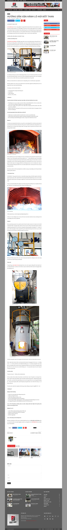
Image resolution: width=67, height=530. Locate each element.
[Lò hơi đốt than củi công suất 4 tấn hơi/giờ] (46, 42)
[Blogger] (44, 0)
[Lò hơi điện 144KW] (46, 51)
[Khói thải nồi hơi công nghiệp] (12, 452)
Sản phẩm (20, 455)
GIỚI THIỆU (15, 9)
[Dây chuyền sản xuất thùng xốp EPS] (28, 495)
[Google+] (47, 0)
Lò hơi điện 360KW (52, 45)
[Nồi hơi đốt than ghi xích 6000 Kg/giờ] (24, 452)
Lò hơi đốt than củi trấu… (35, 432)
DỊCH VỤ (25, 9)
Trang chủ (8, 12)
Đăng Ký (58, 29)
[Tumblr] (54, 0)
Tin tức (12, 12)
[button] (58, 10)
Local (21, 0)
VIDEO (30, 9)
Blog (15, 0)
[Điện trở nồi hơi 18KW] (46, 37)
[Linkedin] (49, 0)
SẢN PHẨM (20, 9)
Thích (58, 23)
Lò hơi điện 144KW (52, 50)
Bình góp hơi (10, 432)
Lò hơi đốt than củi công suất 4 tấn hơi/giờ (54, 41)
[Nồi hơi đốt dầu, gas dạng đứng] (36, 452)
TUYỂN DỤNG (39, 9)
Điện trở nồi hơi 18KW (53, 36)
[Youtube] (59, 0)
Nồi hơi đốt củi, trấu (47, 501)
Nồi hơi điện (46, 503)
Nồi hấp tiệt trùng (34, 503)
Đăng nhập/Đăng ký (10, 0)
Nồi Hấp (43, 529)
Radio (18, 0)
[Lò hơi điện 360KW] (46, 47)
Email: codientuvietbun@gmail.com (31, 520)
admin (9, 18)
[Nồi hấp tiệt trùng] (28, 505)
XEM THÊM (18, 446)
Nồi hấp (45, 506)
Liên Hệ (58, 529)
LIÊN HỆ (44, 9)
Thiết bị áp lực (46, 504)
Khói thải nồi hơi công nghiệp (12, 456)
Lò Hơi (40, 529)
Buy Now (24, 0)
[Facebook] (46, 0)
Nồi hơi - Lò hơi (46, 500)
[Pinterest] (51, 0)
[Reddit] (52, 0)
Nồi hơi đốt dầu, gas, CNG (35, 455)
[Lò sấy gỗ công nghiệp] (28, 500)
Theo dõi (57, 25)
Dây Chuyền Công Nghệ (49, 529)
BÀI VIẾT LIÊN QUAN (11, 446)
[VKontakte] (57, 0)
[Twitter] (55, 0)
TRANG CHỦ (10, 9)
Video (45, 497)
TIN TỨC (33, 9)
